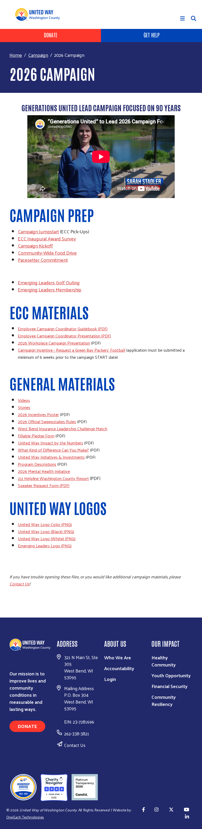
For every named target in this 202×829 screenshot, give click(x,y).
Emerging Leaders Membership (49, 289)
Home (15, 54)
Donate (50, 34)
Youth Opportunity (171, 675)
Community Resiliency (164, 700)
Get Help (152, 34)
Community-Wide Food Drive (47, 252)
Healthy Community (164, 661)
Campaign (38, 54)
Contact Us (74, 745)
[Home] (39, 14)
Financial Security (170, 686)
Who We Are (117, 657)
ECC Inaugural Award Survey (47, 238)
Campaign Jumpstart (38, 231)
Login (110, 679)
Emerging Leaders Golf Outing (49, 282)
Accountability (119, 668)
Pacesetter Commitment (43, 259)
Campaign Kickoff (35, 245)
